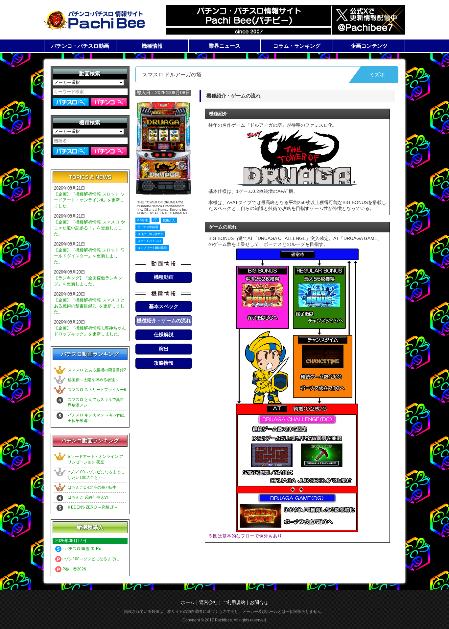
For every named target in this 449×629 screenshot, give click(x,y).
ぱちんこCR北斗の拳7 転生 (92, 487)
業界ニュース (224, 46)
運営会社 (208, 602)
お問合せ (259, 602)
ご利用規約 (233, 602)
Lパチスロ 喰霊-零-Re (81, 548)
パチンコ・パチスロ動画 (80, 46)
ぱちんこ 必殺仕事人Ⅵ (88, 497)
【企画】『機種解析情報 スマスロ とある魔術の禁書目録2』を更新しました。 (89, 306)
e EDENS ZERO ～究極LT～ (93, 507)
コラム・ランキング (296, 46)
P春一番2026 (73, 569)
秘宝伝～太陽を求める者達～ (93, 380)
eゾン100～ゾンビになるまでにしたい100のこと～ (107, 559)
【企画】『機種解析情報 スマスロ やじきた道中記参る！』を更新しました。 (89, 228)
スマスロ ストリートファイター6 (97, 389)
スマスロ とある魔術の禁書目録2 (97, 370)
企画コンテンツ (369, 46)
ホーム (188, 602)
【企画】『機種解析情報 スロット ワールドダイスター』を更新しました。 (89, 256)
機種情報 (152, 46)
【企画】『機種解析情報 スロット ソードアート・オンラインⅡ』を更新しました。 (89, 200)
